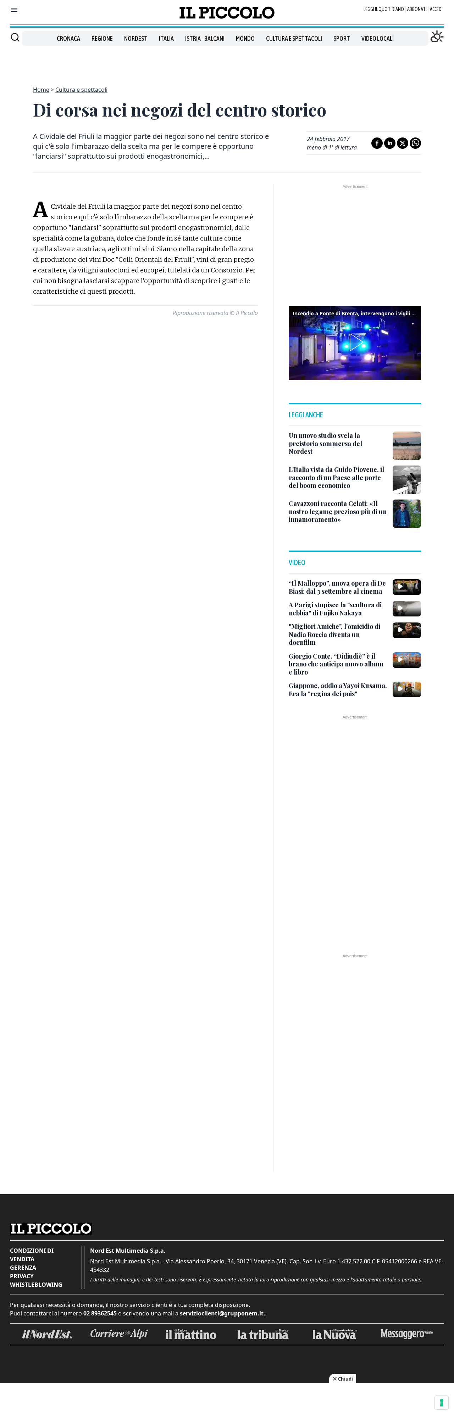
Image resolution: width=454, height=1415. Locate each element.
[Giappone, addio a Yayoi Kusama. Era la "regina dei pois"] (407, 689)
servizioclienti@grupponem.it (222, 1313)
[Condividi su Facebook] (377, 143)
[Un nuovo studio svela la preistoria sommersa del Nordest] (407, 446)
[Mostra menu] (14, 10)
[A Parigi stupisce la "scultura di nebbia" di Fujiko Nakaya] (407, 608)
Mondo (245, 38)
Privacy (22, 1276)
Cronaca (68, 38)
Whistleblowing (36, 1285)
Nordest (136, 38)
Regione (102, 38)
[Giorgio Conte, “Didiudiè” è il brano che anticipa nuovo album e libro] (407, 660)
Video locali (377, 38)
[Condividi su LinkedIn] (389, 143)
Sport (341, 38)
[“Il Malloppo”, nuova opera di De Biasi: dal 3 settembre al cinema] (407, 587)
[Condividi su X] (402, 143)
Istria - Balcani (205, 38)
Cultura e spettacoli (294, 38)
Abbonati (417, 9)
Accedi (436, 9)
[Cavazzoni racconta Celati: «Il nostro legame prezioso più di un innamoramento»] (407, 514)
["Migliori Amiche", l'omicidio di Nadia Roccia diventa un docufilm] (407, 630)
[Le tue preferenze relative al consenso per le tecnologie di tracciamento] (441, 1402)
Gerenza (23, 1268)
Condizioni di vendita (32, 1255)
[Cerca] (15, 37)
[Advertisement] (227, 62)
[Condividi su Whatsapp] (415, 143)
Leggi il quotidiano (384, 9)
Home (41, 90)
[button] (355, 342)
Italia (166, 38)
